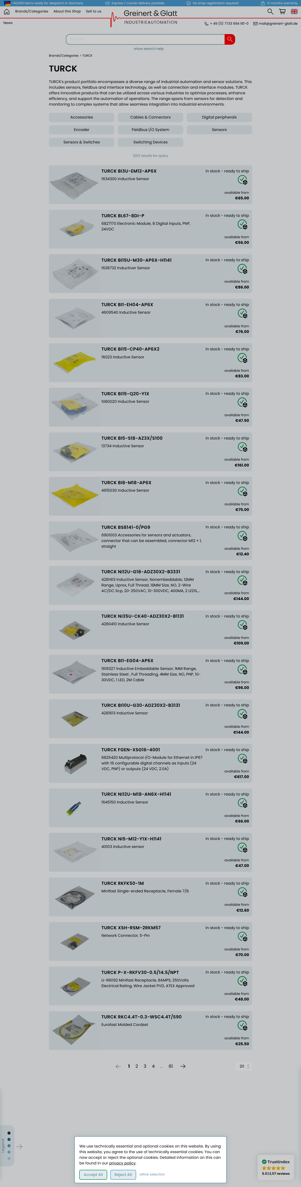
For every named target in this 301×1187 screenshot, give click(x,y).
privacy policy (122, 1163)
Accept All (93, 1174)
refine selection (152, 1174)
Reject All (123, 1174)
